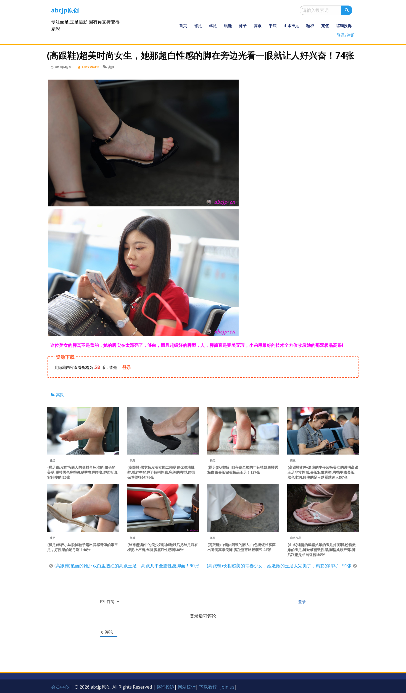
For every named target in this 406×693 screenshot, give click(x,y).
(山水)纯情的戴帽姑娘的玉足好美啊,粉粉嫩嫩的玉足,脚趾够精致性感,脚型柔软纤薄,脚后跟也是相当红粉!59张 (322, 549)
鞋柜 (310, 25)
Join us (227, 687)
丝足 (213, 25)
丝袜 (132, 538)
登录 (301, 601)
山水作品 (295, 538)
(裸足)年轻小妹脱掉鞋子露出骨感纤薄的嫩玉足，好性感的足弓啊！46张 (82, 547)
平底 (272, 25)
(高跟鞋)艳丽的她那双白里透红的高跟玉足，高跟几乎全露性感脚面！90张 (126, 566)
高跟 (258, 25)
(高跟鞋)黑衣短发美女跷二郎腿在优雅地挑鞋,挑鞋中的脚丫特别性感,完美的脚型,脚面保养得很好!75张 (161, 472)
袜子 (243, 25)
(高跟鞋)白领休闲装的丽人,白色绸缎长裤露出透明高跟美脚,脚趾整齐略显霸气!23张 (241, 547)
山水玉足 (291, 25)
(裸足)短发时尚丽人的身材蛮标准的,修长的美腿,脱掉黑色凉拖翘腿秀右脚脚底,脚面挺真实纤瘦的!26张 (82, 472)
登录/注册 (346, 35)
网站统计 (187, 687)
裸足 (198, 25)
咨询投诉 (344, 25)
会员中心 (60, 687)
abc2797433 (90, 67)
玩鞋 (228, 25)
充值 (325, 25)
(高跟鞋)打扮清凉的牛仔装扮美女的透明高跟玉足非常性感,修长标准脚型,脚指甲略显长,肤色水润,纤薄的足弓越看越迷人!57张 (323, 472)
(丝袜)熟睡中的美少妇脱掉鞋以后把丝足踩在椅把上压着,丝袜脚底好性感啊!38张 (162, 547)
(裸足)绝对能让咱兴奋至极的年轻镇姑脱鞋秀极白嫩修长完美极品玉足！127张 (242, 470)
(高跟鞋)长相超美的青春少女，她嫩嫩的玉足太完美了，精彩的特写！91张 (279, 566)
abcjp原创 (65, 10)
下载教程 (208, 687)
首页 (183, 25)
